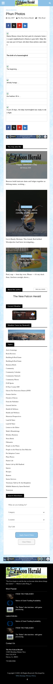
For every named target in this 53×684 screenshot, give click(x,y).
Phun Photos (11, 10)
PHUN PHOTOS (26, 259)
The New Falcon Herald (26, 18)
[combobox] (26, 512)
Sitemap (22, 676)
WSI (17, 676)
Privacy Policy (31, 676)
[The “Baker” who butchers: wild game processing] (10, 610)
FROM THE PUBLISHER (25, 594)
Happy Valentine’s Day (26, 164)
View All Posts (40, 289)
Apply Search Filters (26, 535)
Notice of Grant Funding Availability (28, 601)
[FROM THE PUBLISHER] (10, 596)
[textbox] (11, 512)
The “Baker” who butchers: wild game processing (29, 608)
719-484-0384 (11, 661)
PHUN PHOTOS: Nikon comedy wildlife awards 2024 (26, 213)
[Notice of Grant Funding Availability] (10, 603)
